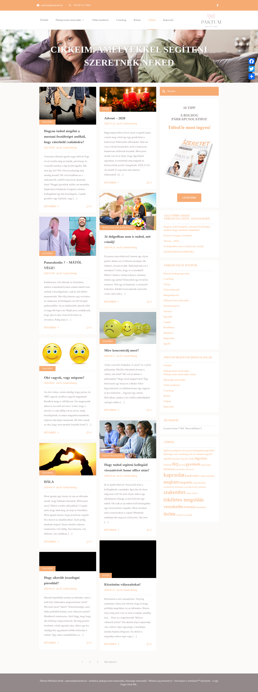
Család (167, 322)
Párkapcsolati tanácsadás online (180, 374)
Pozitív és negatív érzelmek (178, 235)
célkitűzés (200, 454)
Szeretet (168, 311)
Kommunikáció (171, 305)
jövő (192, 469)
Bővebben (50, 206)
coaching (183, 454)
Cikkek (152, 20)
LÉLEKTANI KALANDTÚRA (179, 251)
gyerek (182, 465)
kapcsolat (174, 475)
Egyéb (105, 575)
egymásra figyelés (180, 459)
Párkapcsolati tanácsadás (69, 20)
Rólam (137, 20)
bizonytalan (187, 451)
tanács (189, 493)
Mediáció (168, 332)
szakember (175, 492)
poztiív (195, 487)
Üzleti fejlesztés (112, 456)
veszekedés (173, 506)
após (166, 450)
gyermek (193, 464)
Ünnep (105, 109)
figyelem (201, 458)
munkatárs (179, 487)
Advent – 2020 (114, 118)
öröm (169, 514)
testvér (195, 493)
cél (194, 454)
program (202, 487)
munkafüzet (169, 487)
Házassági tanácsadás (174, 379)
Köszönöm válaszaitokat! (122, 584)
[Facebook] (251, 61)
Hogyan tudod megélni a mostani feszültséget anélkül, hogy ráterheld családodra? (65, 136)
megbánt (171, 481)
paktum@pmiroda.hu (52, 5)
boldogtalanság (201, 450)
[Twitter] (251, 69)
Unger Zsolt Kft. (129, 684)
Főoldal (44, 20)
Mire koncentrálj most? (121, 350)
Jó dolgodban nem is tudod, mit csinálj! (184, 246)
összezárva (180, 515)
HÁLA (49, 482)
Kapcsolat (168, 20)
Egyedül (168, 316)
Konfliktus (169, 327)
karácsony (192, 475)
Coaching (121, 20)
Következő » (110, 661)
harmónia (169, 469)
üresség (189, 515)
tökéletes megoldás (184, 500)
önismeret (201, 507)
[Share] (251, 76)
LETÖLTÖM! (189, 197)
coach (175, 454)
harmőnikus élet (182, 469)
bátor (211, 450)
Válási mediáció (100, 20)
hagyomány (206, 465)
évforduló (189, 507)
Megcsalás (169, 338)
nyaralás (187, 487)
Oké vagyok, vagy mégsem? (64, 377)
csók (190, 454)
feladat (191, 459)
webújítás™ (194, 680)
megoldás (185, 482)
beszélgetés (175, 450)
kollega (202, 476)
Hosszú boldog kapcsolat (117, 227)
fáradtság (167, 465)
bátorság (168, 454)
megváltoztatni (199, 483)
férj (175, 464)
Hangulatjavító (171, 295)
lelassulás (210, 476)
